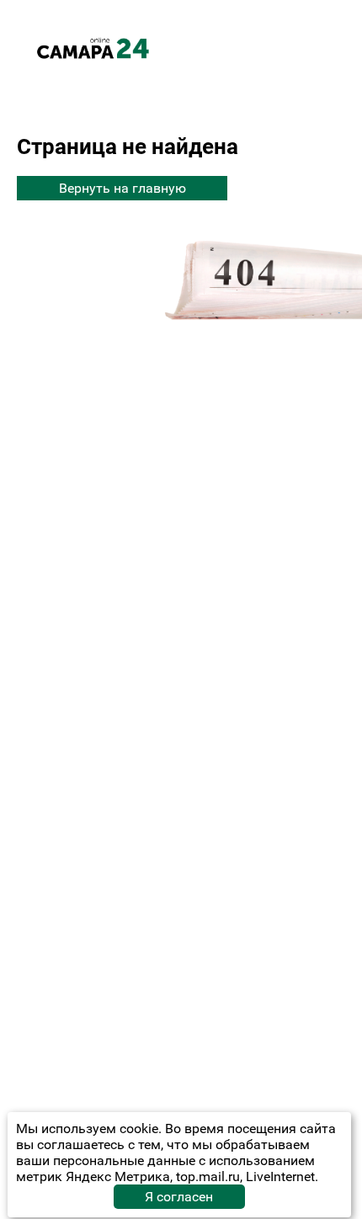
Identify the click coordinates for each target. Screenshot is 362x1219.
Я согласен (179, 1197)
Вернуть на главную (122, 188)
